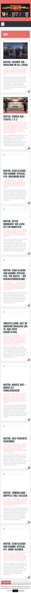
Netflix (10, 128)
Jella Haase (13, 448)
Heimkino (5, 73)
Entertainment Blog (15, 68)
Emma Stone (11, 501)
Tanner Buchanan (11, 131)
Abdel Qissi (20, 283)
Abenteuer (24, 68)
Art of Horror (22, 336)
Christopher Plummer (10, 396)
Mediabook (14, 184)
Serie (17, 130)
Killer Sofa (9, 341)
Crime (23, 179)
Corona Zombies (21, 337)
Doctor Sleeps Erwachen (8, 340)
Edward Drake (6, 71)
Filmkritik (13, 71)
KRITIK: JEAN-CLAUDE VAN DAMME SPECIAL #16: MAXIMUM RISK (14, 173)
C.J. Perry (15, 70)
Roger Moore (20, 288)
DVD (26, 70)
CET (13, 182)
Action (4, 69)
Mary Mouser (6, 128)
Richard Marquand (10, 558)
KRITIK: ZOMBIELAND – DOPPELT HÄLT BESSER (15, 494)
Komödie (8, 123)
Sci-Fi (9, 69)
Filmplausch (10, 183)
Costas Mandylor (21, 70)
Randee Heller (21, 128)
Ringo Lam (9, 185)
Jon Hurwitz (21, 126)
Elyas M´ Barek (12, 447)
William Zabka (21, 131)
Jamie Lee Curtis (10, 398)
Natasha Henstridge (21, 184)
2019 (15, 445)
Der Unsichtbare (11, 339)
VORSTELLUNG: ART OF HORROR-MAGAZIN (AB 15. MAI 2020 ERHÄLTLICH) (15, 327)
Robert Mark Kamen (7, 130)
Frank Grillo (22, 71)
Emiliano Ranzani (19, 340)
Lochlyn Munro (13, 73)
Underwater (15, 344)
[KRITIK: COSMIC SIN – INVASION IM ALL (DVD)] (15, 50)
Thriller (14, 181)
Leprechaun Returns (7, 342)
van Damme (17, 185)
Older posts (6, 582)
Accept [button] (15, 590)
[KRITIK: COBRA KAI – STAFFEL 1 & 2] (15, 105)
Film (10, 71)
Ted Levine (13, 560)
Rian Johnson (6, 401)
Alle (7, 69)
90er (19, 181)
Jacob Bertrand (15, 126)
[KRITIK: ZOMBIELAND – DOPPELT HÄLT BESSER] (15, 481)
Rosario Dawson (6, 503)
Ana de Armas (18, 394)
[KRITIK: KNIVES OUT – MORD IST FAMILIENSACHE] (15, 373)
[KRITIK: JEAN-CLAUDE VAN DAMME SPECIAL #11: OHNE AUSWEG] (15, 534)
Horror (4, 231)
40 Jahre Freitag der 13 (8, 336)
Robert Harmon (18, 558)
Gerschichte (22, 285)
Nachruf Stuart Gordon (8, 344)
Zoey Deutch (10, 505)
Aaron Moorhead (22, 231)
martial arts (19, 127)
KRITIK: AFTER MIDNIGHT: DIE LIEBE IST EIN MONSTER (14, 224)
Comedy (5, 501)
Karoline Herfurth (12, 449)
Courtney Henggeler (14, 125)
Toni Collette (21, 401)
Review (18, 73)
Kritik (9, 73)
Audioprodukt (6, 182)
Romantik (13, 123)
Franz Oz (20, 397)
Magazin (16, 342)
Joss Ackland (15, 557)
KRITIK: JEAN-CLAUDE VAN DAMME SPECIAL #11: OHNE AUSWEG (14, 546)
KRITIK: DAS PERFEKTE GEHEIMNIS (15, 439)
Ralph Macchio (15, 128)
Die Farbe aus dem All (20, 339)
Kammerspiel (6, 449)
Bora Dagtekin (22, 445)
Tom (13, 179)
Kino (8, 184)
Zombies (15, 505)
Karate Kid (8, 127)
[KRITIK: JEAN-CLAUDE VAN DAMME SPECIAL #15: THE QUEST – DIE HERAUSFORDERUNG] (15, 263)
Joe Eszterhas (9, 557)
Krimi (21, 398)
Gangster (5, 181)
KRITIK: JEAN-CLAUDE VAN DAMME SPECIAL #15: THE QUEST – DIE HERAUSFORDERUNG (14, 274)
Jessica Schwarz (19, 448)
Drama (4, 123)
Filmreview (18, 71)
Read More (21, 591)
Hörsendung (15, 183)
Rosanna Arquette (7, 560)
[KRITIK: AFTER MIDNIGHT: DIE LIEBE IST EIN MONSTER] (15, 213)
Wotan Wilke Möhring (10, 452)
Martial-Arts (9, 181)
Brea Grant (7, 232)
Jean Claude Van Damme (20, 287)
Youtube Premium (12, 132)
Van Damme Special (20, 560)
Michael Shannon (6, 400)
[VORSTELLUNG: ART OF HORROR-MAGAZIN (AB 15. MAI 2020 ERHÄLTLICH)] (15, 315)
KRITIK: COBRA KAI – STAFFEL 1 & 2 (14, 117)
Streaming (24, 73)
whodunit (5, 402)
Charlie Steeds (15, 337)
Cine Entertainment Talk (20, 182)
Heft (26, 340)
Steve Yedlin (11, 401)
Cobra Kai (24, 123)
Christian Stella (13, 232)
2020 (18, 123)
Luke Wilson (19, 502)
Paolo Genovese (11, 450)
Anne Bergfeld (16, 336)
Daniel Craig (20, 396)
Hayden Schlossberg (7, 126)
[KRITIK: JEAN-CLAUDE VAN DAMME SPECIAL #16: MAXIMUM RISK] (15, 160)
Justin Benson (10, 235)
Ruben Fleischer (13, 503)
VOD (4, 74)
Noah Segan (20, 400)
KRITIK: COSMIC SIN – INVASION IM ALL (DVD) (15, 63)
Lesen (13, 342)
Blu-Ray (21, 69)
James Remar (11, 287)
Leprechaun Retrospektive (18, 341)
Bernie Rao (5, 337)
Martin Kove (25, 127)
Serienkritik (21, 130)
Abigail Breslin (18, 500)
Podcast (5, 185)
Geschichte (5, 283)
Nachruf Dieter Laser (23, 342)
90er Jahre (19, 553)
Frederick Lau (8, 448)
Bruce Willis (11, 70)
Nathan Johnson (14, 400)
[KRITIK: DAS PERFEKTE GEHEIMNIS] (15, 430)
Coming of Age (6, 125)
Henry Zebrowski (15, 233)
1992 (10, 553)
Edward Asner (24, 125)
